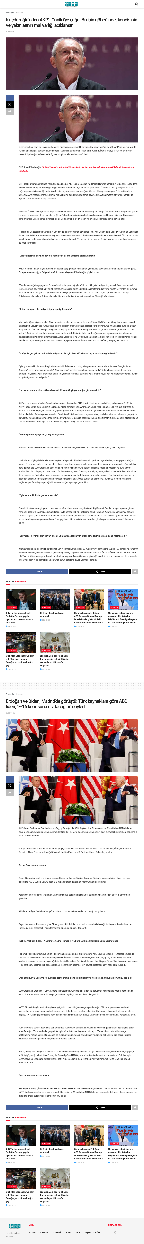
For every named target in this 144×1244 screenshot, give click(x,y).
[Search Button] (136, 4)
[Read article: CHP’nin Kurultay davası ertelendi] (55, 599)
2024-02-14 (46, 669)
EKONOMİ (56, 1232)
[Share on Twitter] (10, 104)
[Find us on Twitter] (114, 1232)
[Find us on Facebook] (109, 1232)
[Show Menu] (7, 4)
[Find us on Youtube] (120, 1232)
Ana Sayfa (10, 13)
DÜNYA (68, 1232)
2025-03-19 (11, 669)
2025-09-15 (46, 620)
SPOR (78, 1232)
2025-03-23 (114, 626)
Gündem (19, 13)
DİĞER (97, 1232)
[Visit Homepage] (72, 4)
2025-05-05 (80, 626)
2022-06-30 (10, 31)
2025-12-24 (11, 626)
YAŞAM (88, 1232)
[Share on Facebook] (10, 98)
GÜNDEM (44, 1232)
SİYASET (32, 1232)
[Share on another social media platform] (10, 111)
